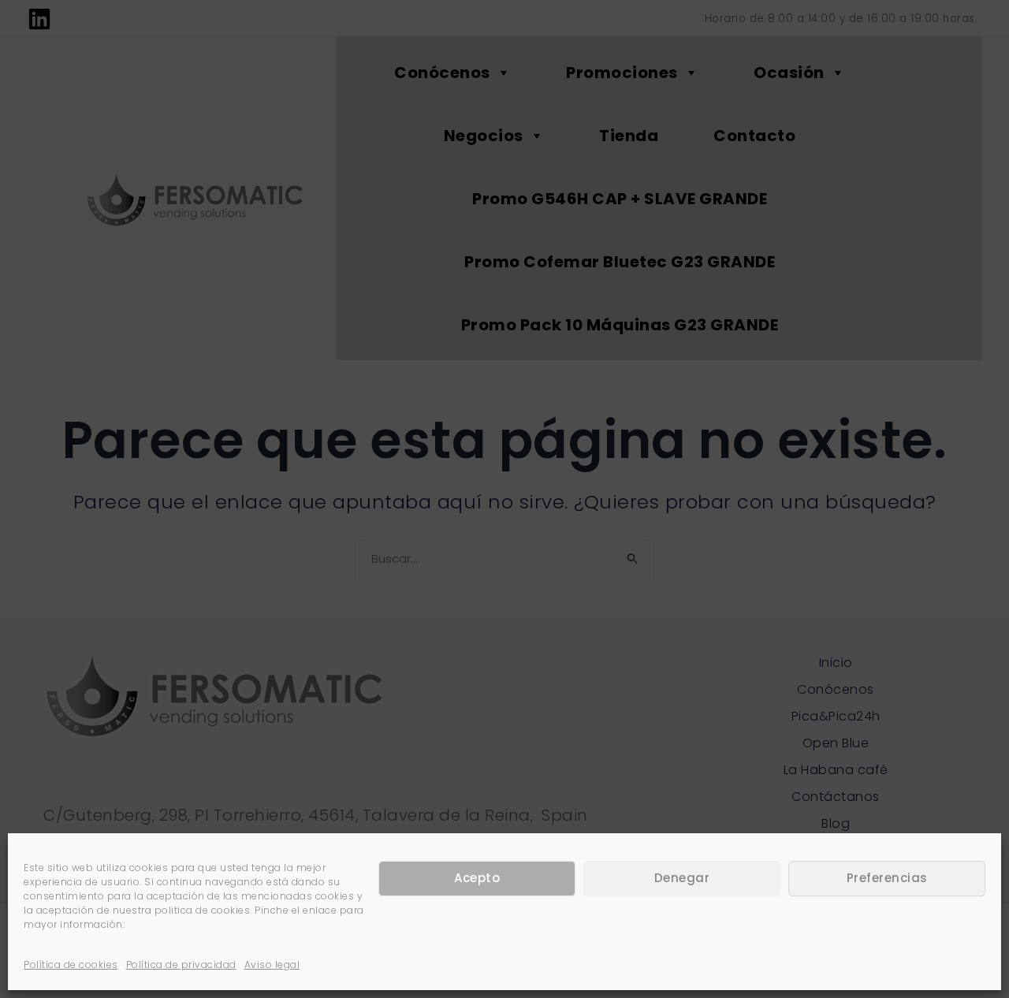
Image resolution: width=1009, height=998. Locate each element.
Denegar (682, 878)
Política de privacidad (181, 964)
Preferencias (887, 878)
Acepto (477, 878)
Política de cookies (71, 964)
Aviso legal (272, 964)
